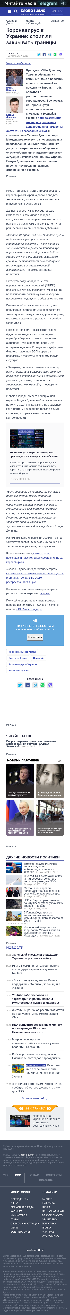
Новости (14, 948)
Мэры (15, 1227)
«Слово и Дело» (26, 1155)
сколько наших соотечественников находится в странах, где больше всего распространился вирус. (35, 578)
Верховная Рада (22, 1207)
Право (46, 1227)
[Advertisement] (35, 181)
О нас (34, 1175)
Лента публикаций (33, 22)
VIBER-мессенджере (29, 609)
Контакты (54, 1175)
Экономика (50, 1235)
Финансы (48, 1231)
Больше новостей (33, 1098)
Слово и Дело (11, 22)
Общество (57, 20)
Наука (46, 1207)
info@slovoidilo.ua (35, 1250)
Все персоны (20, 1231)
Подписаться (35, 637)
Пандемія (38, 658)
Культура (48, 1203)
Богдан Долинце (11, 116)
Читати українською (18, 63)
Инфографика (35, 1108)
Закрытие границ (18, 670)
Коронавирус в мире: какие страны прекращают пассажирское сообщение (34, 454)
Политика (49, 1223)
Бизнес (47, 1199)
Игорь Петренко (11, 89)
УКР (54, 11)
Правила (46, 1180)
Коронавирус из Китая (22, 651)
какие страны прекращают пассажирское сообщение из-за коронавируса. (34, 558)
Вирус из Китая (17, 658)
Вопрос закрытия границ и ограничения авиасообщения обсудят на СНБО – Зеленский (31, 744)
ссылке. (45, 593)
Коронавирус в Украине (22, 664)
